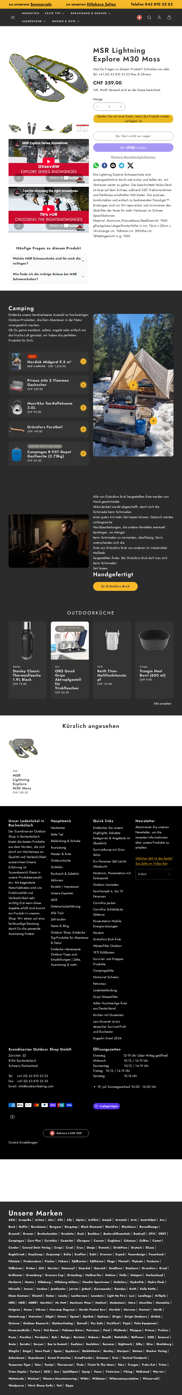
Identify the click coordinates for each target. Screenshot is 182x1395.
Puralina (26, 1337)
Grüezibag (75, 1275)
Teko (38, 1365)
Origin (117, 1316)
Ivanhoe (42, 1289)
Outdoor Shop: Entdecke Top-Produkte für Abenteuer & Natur (70, 937)
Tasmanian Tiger (20, 1365)
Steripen (123, 1351)
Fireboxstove (32, 1261)
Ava (163, 1220)
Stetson (137, 1351)
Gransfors (149, 1268)
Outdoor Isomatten (106, 884)
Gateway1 (68, 1268)
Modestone (118, 1303)
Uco (57, 1372)
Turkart (35, 1372)
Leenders (98, 1296)
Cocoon (99, 1241)
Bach (12, 1227)
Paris (37, 1330)
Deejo (91, 1248)
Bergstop (71, 1227)
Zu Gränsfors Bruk (115, 586)
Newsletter (145, 821)
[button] (13, 17)
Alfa (60, 1220)
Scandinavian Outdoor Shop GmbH (40, 1049)
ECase (150, 1248)
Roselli (107, 1337)
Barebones (39, 1227)
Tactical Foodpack (135, 1358)
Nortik (158, 1310)
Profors (163, 1330)
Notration (36, 1316)
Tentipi (49, 1365)
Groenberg (34, 1275)
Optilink (89, 1316)
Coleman (130, 1241)
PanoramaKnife (20, 1330)
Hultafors (120, 1282)
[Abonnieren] (169, 874)
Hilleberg (45, 1282)
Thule (80, 1365)
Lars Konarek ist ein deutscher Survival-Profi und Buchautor (109, 1026)
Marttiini (46, 1303)
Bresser (29, 1234)
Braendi (14, 1234)
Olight (50, 1316)
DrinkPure (121, 1248)
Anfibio (93, 1220)
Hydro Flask (156, 1282)
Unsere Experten (62, 893)
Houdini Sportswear (96, 1282)
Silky (139, 1344)
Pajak (127, 1323)
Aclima (40, 1220)
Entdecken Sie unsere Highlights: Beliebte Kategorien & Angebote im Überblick (111, 835)
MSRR (33, 1303)
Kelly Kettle (148, 1289)
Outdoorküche (61, 860)
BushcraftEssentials (117, 1234)
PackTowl (113, 1323)
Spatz (58, 1351)
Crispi (58, 1248)
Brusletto (68, 1234)
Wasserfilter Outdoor (107, 946)
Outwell (82, 1323)
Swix (116, 1358)
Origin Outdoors (136, 1316)
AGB (54, 899)
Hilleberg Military (67, 1282)
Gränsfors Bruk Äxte (107, 939)
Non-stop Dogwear (63, 1310)
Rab (55, 1337)
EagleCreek (17, 1254)
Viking (128, 1372)
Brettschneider (48, 1234)
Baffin (23, 1227)
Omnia (62, 1316)
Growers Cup (54, 1275)
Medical (101, 1303)
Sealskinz (93, 1344)
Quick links (103, 821)
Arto (134, 1220)
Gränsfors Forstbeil (45, 427)
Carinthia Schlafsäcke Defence (108, 912)
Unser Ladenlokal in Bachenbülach (26, 823)
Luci (132, 1296)
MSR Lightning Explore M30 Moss (22, 782)
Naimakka (163, 1303)
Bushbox (94, 1234)
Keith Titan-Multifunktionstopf (112, 675)
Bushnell (139, 1234)
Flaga (111, 1261)
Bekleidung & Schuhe (89, 13)
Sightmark (125, 1344)
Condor (14, 1248)
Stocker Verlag (157, 1351)
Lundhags (145, 1296)
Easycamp (53, 1254)
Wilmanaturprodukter (124, 1379)
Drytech (137, 1248)
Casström (67, 1241)
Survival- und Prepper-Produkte (108, 961)
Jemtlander (59, 1289)
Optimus (103, 1316)
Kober (50, 1296)
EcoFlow (81, 1254)
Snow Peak (43, 1351)
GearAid (85, 1268)
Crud (70, 1248)
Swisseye (102, 1358)
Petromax (99, 983)
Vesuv (98, 1372)
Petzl (107, 1330)
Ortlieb (156, 1316)
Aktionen (57, 880)
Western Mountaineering (60, 1379)
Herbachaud (155, 1275)
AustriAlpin (148, 1220)
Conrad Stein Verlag (37, 1248)
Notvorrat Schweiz (106, 977)
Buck (81, 1234)
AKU (12, 1220)
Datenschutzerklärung (65, 906)
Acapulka (25, 1220)
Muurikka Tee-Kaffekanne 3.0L (50, 405)
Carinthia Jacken (104, 903)
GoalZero (116, 1268)
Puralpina (42, 1337)
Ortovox (15, 1323)
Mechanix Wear (81, 1303)
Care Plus (35, 1241)
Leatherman (79, 1296)
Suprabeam (36, 1358)
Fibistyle (15, 1261)
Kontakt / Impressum (65, 886)
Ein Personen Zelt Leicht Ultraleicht (109, 864)
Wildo (84, 1379)
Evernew (106, 1254)
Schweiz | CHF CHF (69, 1133)
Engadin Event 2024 (107, 1038)
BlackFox (112, 1227)
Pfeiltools (120, 1330)
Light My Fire (116, 1296)
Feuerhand (157, 1254)
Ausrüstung (32, 21)
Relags (66, 1337)
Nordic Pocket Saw (92, 1310)
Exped (120, 1254)
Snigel (27, 1351)
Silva (150, 1344)
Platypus (136, 1330)
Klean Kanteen (19, 1296)
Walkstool (143, 1372)
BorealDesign (149, 1227)
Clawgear (84, 1241)
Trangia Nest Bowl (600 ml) (153, 673)
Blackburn (129, 1227)
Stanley (108, 1351)
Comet (157, 1241)
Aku (51, 1220)
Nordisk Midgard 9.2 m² (49, 362)
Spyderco (72, 1351)
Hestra (30, 1282)
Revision (80, 1337)
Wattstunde (17, 1379)
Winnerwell (151, 1379)
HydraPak (137, 1282)
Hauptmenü (61, 821)
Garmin (53, 1268)
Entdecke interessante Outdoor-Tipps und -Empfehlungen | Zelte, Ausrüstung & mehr (66, 957)
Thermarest (65, 1365)
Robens (93, 1337)
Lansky (63, 1296)
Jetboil (87, 1289)
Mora (132, 1303)
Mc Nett (61, 1303)
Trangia (133, 1365)
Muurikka (146, 1303)
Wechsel (34, 1379)
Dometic (104, 1248)
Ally (70, 1220)
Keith (133, 1289)
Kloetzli (37, 1296)
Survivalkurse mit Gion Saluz (109, 852)
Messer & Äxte (64, 21)
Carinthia (51, 1241)
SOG (151, 1337)
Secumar (109, 1344)
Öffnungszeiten (107, 1049)
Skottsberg (164, 1344)
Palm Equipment (145, 1323)
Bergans (56, 1227)
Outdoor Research (36, 1323)
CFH (152, 1234)
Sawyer (39, 1344)
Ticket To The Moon (101, 1365)
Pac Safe (97, 1323)
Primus (150, 1330)
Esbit (93, 1254)
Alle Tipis (57, 913)
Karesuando (103, 1289)
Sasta (13, 1344)
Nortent (98, 933)
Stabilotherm (91, 1351)
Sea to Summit (57, 1344)
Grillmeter (16, 1275)
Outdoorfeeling (63, 1323)
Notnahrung (17, 1316)
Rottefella (121, 1337)
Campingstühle (103, 970)
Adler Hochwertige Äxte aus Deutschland (110, 1006)
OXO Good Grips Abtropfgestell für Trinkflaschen (68, 680)
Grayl (163, 1268)
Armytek (121, 1220)
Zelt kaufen (58, 919)
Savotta (25, 1344)
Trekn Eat (149, 1365)
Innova (29, 1289)
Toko (121, 1365)
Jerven (74, 1289)
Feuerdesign (137, 1254)
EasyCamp (35, 1254)
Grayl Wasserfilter (105, 997)
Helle (123, 1275)
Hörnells (15, 1289)
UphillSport (71, 1372)
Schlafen (57, 867)
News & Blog (60, 926)
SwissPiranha (83, 1358)
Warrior (159, 1372)
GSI (42, 1268)
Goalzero (132, 1268)
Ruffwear (138, 1337)
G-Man (31, 1268)
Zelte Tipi (53, 13)
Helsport (136, 1275)
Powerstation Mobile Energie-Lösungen (107, 924)
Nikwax (41, 1310)
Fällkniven (16, 1268)
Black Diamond (92, 1227)
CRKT (163, 1234)
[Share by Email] (113, 167)
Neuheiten (30, 13)
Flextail (123, 1261)
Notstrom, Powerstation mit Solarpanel (112, 876)
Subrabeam (17, 1358)
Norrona (130, 1310)
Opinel (75, 1316)
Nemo (28, 1310)
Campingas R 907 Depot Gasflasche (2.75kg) (49, 454)
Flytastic (138, 1261)
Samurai (164, 1337)
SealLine (77, 1344)
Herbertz (15, 1282)
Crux (80, 1248)
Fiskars (63, 1261)
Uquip (86, 1372)
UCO (47, 1372)
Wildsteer (99, 1379)
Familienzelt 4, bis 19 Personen (108, 894)
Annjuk (107, 1220)
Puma (13, 1337)
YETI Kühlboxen (103, 952)
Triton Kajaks (18, 1372)
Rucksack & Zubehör (65, 873)
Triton (163, 1365)
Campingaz (17, 1241)
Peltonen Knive (73, 1330)
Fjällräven (97, 1261)
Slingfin (14, 1351)
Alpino (81, 1220)
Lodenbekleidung (105, 990)
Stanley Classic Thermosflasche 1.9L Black (27, 675)
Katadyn (120, 1289)
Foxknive (153, 1261)
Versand (114, 90)
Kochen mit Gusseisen (108, 1015)
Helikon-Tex (93, 1275)
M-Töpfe (161, 1296)
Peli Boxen (52, 1330)
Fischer (50, 1261)
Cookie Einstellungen (23, 1142)
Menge (98, 99)
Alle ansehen (162, 703)
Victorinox (113, 1372)
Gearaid (100, 1268)
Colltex (144, 1241)
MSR (22, 1303)
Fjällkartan (79, 1261)
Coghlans (114, 1241)
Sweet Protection (60, 1358)
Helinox (111, 1275)
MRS (12, 1303)
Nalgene (15, 1310)
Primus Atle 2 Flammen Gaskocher (48, 382)
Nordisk (115, 1310)
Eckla (68, 1254)
